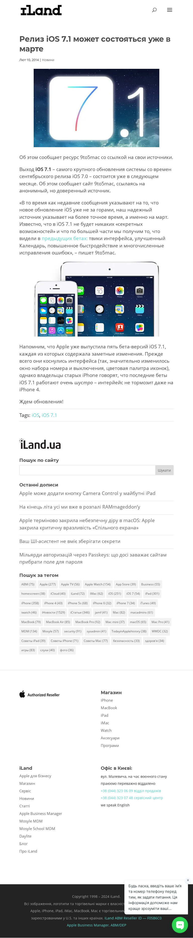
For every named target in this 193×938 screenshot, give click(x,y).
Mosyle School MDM (37, 828)
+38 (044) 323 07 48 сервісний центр (132, 797)
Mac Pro (160, 622)
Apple (48, 584)
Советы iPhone (64, 641)
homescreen (33, 593)
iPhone (30, 603)
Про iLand (28, 851)
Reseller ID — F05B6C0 (142, 918)
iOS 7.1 (49, 415)
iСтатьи (80, 612)
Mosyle (50, 631)
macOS (138, 622)
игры (28, 650)
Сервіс (25, 790)
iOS (35, 415)
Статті (24, 805)
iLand (78, 593)
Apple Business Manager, (89, 925)
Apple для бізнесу (35, 775)
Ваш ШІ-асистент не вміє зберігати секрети (69, 541)
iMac (96, 593)
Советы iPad (33, 641)
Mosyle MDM (31, 820)
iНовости (53, 612)
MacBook (31, 622)
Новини (48, 60)
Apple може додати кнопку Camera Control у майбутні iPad (87, 493)
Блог (23, 843)
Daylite (25, 836)
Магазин (27, 783)
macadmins (141, 612)
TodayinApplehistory (129, 631)
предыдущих (57, 238)
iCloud (58, 593)
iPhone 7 (126, 603)
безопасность (126, 641)
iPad (152, 593)
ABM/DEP (118, 925)
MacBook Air (58, 622)
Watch (106, 730)
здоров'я (154, 641)
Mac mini (115, 622)
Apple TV (70, 584)
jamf (101, 612)
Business (150, 584)
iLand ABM (114, 918)
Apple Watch (98, 584)
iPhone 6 (102, 603)
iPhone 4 (53, 603)
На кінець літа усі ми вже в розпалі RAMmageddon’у (79, 507)
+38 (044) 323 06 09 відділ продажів (131, 790)
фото (67, 650)
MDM (29, 631)
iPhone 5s (78, 603)
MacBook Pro (87, 622)
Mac (119, 612)
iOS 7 (133, 593)
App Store (126, 584)
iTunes (148, 603)
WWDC (160, 631)
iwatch (29, 612)
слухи (47, 650)
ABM (27, 584)
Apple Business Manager (40, 813)
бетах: (80, 238)
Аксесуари (110, 737)
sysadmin (96, 631)
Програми (110, 745)
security (72, 631)
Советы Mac (96, 641)
